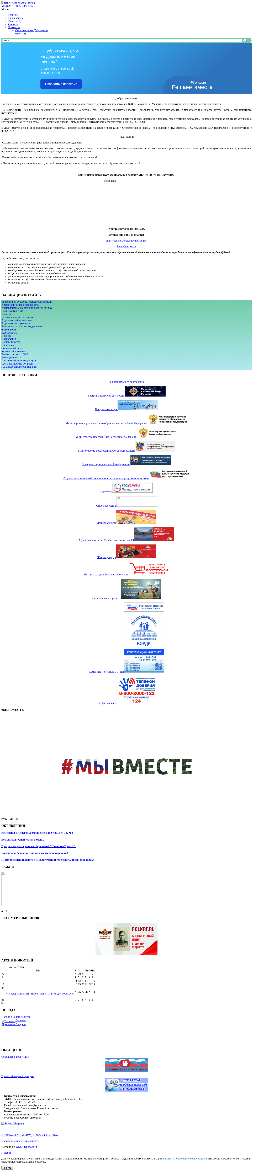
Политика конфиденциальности (20, 1141)
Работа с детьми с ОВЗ (14, 354)
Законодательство (11, 357)
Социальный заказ (12, 348)
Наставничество (10, 341)
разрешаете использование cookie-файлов (182, 1158)
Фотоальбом (8, 329)
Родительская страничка (15, 323)
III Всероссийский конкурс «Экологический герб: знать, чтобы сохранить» (47, 859)
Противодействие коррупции (18, 360)
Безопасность (9, 332)
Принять (7, 1168)
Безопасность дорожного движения (22, 326)
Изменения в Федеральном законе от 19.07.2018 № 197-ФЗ (37, 832)
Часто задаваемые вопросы (17, 363)
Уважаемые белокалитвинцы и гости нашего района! (34, 853)
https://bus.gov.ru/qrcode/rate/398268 (126, 240)
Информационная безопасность (20, 304)
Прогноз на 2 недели (14, 1024)
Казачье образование (13, 351)
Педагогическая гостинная (17, 317)
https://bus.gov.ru (126, 246)
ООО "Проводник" (27, 1146)
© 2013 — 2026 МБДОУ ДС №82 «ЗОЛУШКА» (30, 1135)
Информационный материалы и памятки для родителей (41, 993)
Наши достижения (12, 310)
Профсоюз (7, 345)
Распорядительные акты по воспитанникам (26, 307)
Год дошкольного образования (19, 366)
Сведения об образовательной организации (26, 301)
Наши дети (7, 314)
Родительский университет (17, 320)
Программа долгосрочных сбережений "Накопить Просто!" (38, 846)
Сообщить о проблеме (61, 84)
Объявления (8, 338)
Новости (6, 335)
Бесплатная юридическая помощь (22, 839)
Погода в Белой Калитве (15, 1016)
